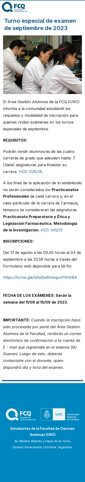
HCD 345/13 (51, 230)
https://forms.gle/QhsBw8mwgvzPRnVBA (40, 277)
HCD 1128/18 (30, 171)
